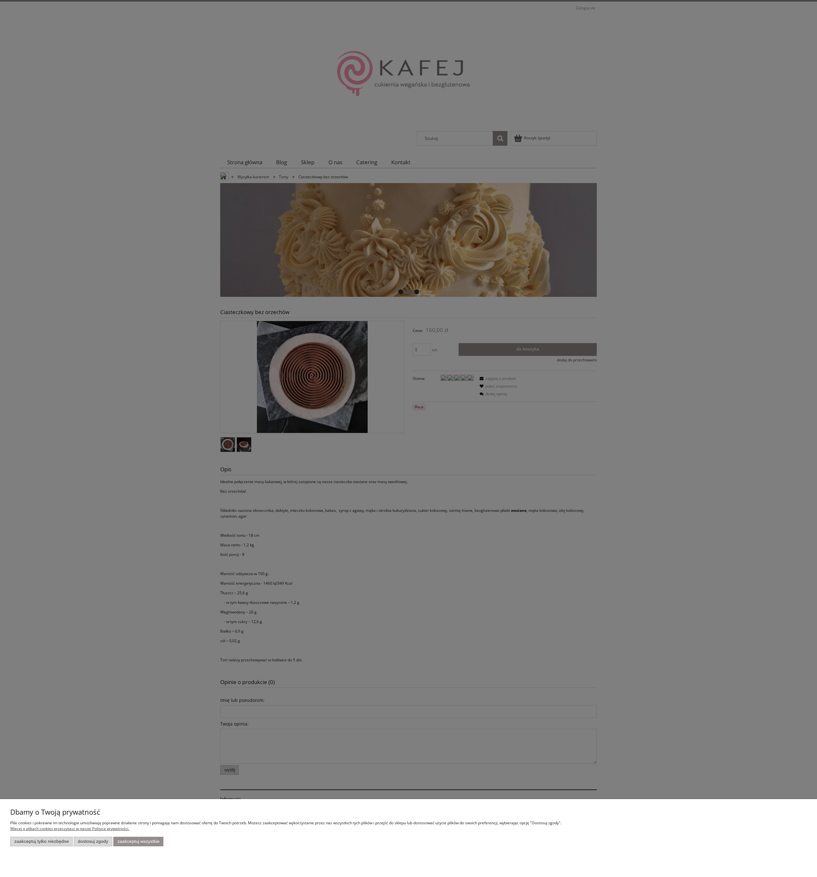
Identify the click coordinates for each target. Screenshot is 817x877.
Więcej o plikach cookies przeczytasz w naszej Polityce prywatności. (69, 828)
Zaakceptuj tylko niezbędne (41, 841)
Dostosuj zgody (93, 841)
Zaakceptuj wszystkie (138, 841)
